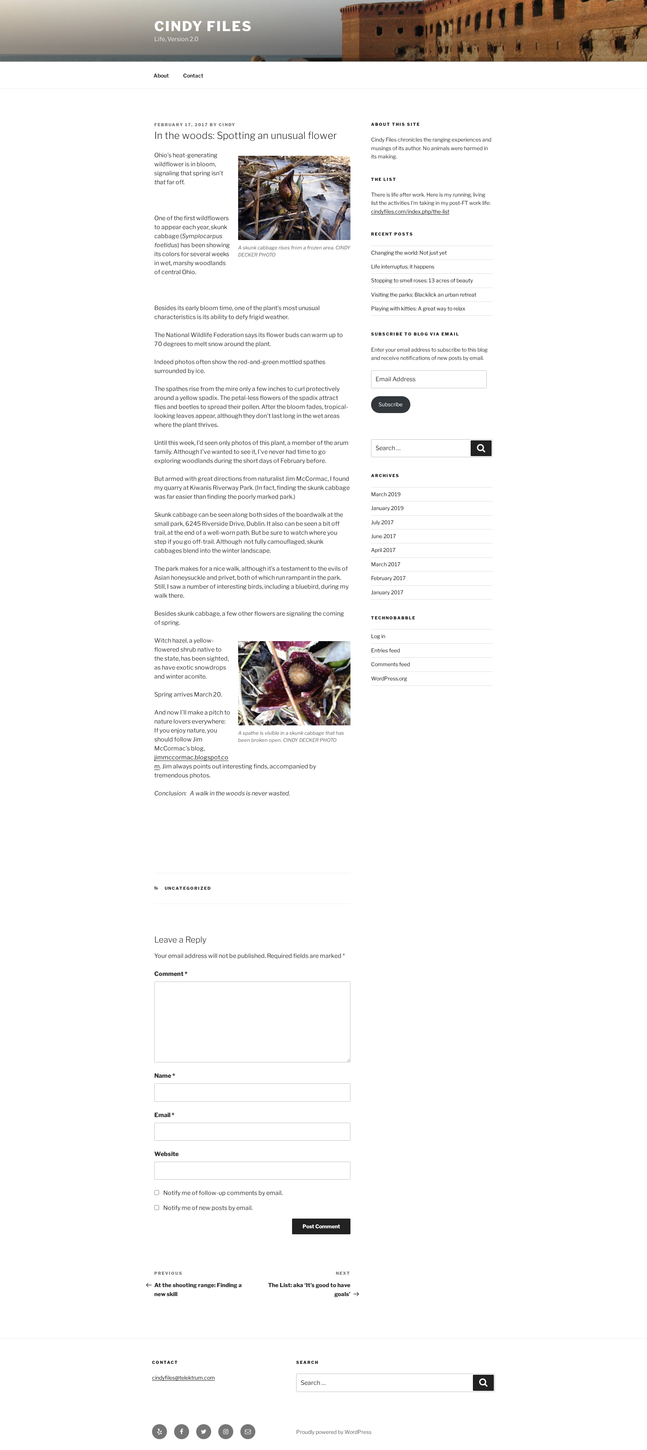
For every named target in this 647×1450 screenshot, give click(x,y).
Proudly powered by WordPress (333, 1432)
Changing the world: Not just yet (409, 252)
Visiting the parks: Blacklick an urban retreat (423, 294)
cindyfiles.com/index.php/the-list (410, 211)
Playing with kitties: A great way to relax (418, 308)
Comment (171, 973)
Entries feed (385, 650)
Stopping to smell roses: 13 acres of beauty (422, 280)
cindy (227, 124)
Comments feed (390, 664)
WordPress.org (389, 678)
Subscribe (391, 404)
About (161, 75)
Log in (378, 636)
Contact (193, 75)
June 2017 (383, 536)
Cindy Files (203, 26)
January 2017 (387, 592)
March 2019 (386, 494)
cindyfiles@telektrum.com (183, 1377)
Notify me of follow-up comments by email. (223, 1192)
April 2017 (383, 550)
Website (166, 1154)
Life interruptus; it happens (402, 266)
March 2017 (385, 564)
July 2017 (382, 522)
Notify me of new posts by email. (208, 1207)
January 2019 (387, 508)
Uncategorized (188, 888)
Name (164, 1075)
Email (164, 1115)
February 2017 (388, 578)
